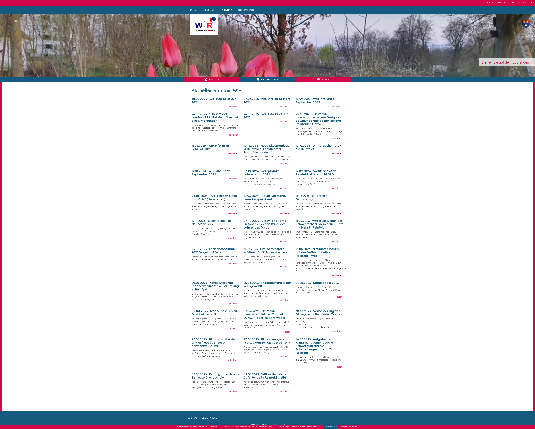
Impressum (502, 3)
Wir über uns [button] (209, 9)
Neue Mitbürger (246, 9)
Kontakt (490, 3)
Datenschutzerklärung (348, 427)
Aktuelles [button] (227, 9)
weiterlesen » (233, 106)
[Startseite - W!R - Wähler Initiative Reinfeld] (204, 24)
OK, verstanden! (331, 427)
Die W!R (194, 9)
